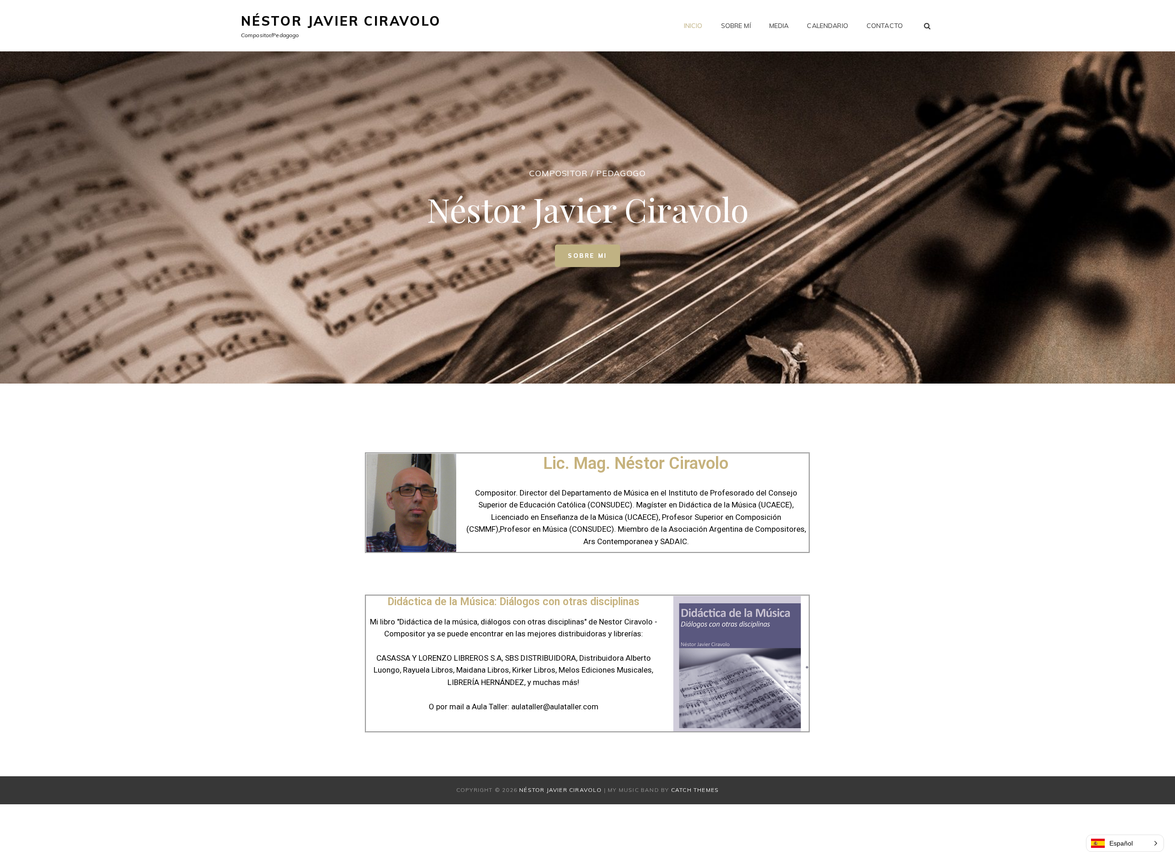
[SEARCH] (927, 25)
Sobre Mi (594, 252)
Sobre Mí (736, 26)
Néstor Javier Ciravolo (341, 21)
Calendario (827, 26)
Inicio (693, 26)
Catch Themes (695, 789)
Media (779, 26)
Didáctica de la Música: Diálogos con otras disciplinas (513, 602)
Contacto (885, 26)
